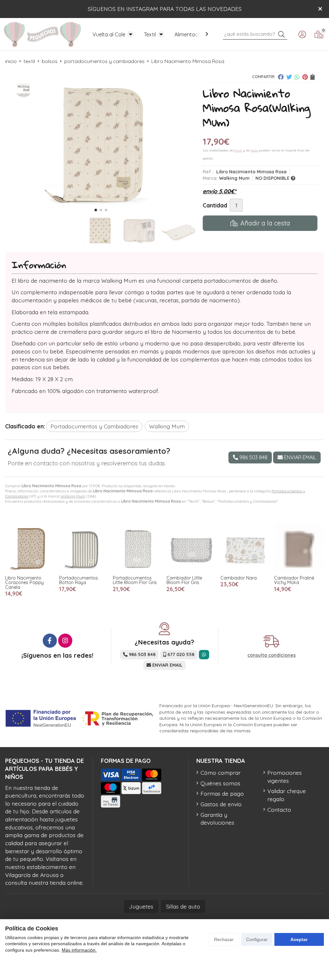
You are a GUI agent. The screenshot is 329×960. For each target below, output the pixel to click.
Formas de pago (222, 793)
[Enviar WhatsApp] (204, 655)
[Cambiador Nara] (245, 548)
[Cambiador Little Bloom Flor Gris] (191, 548)
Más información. (79, 950)
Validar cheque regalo (286, 794)
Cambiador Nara (238, 578)
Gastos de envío (221, 804)
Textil (150, 34)
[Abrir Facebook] (49, 640)
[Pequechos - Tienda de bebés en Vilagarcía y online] (42, 34)
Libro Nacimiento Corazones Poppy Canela (24, 582)
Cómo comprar (220, 772)
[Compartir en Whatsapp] (297, 77)
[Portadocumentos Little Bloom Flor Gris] (138, 548)
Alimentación (189, 34)
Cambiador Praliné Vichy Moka (294, 580)
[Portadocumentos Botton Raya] (84, 548)
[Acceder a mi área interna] (302, 34)
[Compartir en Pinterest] (305, 77)
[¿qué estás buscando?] (255, 33)
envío (238, 150)
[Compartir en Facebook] (281, 77)
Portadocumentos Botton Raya (78, 580)
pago (254, 150)
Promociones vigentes (284, 776)
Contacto (279, 809)
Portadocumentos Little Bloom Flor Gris (135, 580)
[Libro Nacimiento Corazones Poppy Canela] (30, 548)
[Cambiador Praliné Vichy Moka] (299, 548)
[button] (95, 210)
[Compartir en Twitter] (289, 77)
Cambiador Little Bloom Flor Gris (184, 580)
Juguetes (141, 906)
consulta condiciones (271, 655)
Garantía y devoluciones (217, 818)
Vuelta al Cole (109, 34)
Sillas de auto (183, 906)
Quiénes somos (220, 783)
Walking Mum (72, 496)
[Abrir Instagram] (65, 640)
